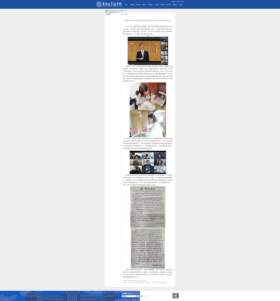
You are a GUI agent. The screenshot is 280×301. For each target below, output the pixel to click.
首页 (126, 4)
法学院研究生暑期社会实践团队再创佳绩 (136, 280)
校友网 (180, 4)
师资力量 (138, 4)
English (182, 1)
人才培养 (156, 4)
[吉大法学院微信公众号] (175, 298)
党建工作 (144, 4)
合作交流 (168, 4)
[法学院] (109, 6)
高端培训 (175, 4)
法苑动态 (121, 10)
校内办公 (174, 1)
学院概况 (132, 4)
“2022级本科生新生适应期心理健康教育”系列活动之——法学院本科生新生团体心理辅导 (146, 282)
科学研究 (150, 4)
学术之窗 (162, 4)
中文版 (178, 1)
